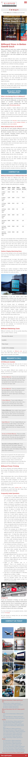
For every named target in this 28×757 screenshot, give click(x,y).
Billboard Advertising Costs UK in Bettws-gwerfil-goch (13, 710)
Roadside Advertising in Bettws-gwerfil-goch (13, 724)
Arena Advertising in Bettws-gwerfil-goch (12, 734)
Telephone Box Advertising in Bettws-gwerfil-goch (13, 726)
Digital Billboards (6, 422)
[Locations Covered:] (1, 2)
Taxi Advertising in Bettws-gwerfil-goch (12, 740)
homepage (7, 612)
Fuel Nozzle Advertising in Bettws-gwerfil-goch (14, 750)
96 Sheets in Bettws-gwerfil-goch (11, 707)
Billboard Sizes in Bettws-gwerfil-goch (12, 703)
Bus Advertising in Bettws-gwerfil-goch (12, 742)
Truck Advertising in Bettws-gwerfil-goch (12, 743)
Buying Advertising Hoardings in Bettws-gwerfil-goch (13, 753)
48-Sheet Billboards (6, 376)
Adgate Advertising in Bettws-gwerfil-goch (13, 737)
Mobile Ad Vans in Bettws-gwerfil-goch (12, 745)
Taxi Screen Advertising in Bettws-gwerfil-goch (14, 746)
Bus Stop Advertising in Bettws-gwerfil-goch (13, 721)
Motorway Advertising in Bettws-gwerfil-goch (13, 730)
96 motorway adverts (15, 105)
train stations (14, 124)
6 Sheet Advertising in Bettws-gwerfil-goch (13, 704)
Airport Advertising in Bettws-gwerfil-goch (12, 733)
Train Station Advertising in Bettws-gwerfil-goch (14, 731)
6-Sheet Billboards (6, 400)
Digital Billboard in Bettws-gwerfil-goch (12, 728)
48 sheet (15, 120)
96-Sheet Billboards (6, 388)
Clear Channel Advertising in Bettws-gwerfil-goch (13, 714)
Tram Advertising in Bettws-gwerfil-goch (12, 736)
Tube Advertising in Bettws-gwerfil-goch (12, 722)
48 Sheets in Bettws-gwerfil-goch (11, 706)
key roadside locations (19, 122)
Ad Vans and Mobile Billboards (9, 433)
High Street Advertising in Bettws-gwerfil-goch (14, 718)
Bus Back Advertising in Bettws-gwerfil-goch (13, 748)
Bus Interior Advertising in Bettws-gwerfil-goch (14, 749)
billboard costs (18, 351)
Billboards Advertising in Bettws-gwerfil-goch (12, 700)
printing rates (18, 487)
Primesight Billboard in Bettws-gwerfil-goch (13, 716)
